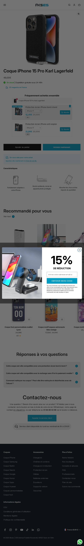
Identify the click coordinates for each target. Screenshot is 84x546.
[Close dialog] (79, 250)
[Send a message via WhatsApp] (80, 542)
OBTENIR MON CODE (62, 281)
